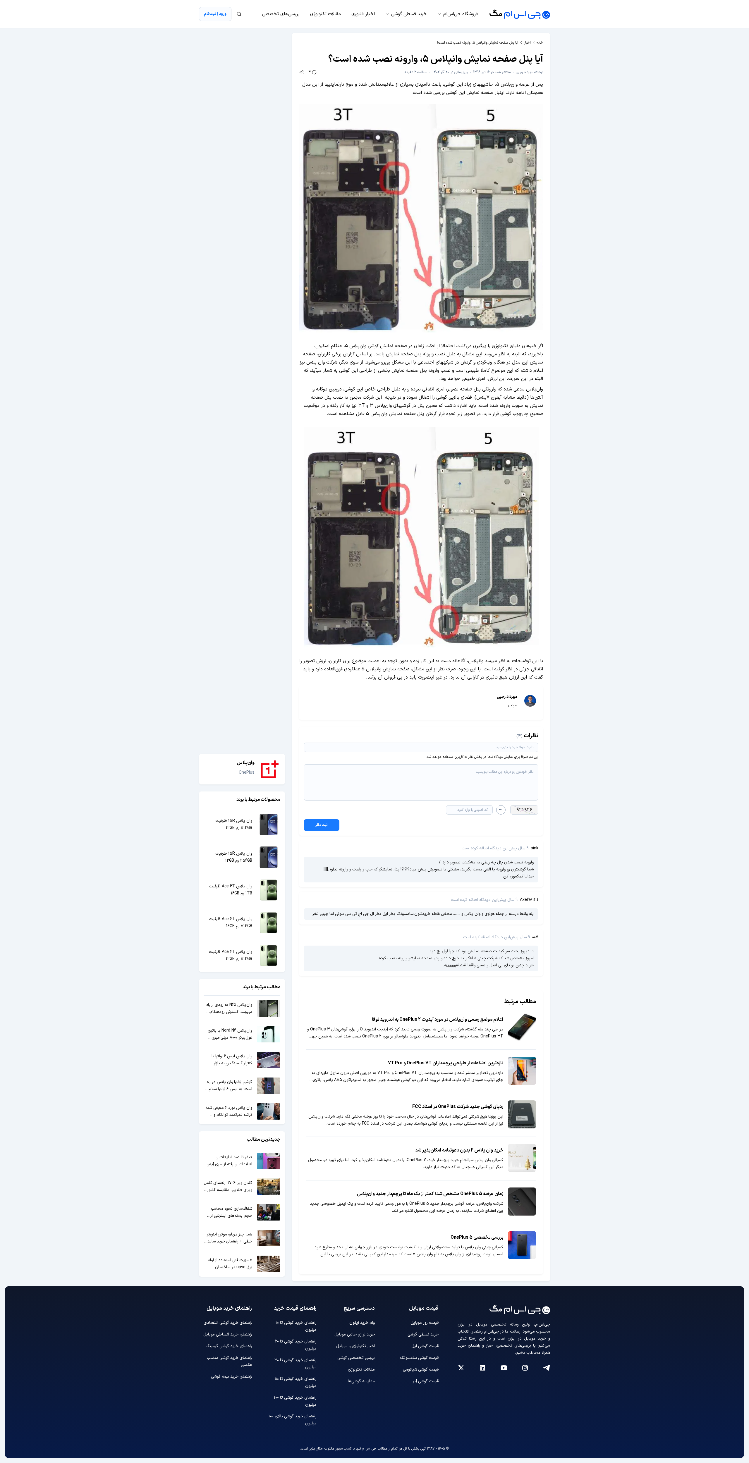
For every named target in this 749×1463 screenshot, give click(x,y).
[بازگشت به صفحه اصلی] (519, 14)
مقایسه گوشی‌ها (361, 1381)
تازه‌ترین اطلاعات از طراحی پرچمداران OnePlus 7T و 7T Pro (445, 1063)
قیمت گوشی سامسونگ (419, 1358)
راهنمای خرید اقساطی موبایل (227, 1334)
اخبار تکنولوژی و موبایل (355, 1346)
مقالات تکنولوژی (325, 14)
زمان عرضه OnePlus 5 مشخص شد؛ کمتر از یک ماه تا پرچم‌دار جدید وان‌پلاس (430, 1193)
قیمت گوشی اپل (425, 1346)
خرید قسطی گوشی (409, 14)
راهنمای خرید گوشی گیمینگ (229, 1346)
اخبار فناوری (363, 14)
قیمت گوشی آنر (426, 1381)
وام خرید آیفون (362, 1323)
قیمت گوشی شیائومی (421, 1369)
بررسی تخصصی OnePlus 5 (477, 1237)
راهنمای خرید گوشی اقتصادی (228, 1323)
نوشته (529, 72)
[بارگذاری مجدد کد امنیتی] (501, 810)
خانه (540, 42)
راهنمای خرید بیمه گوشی (231, 1377)
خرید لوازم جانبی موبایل (354, 1334)
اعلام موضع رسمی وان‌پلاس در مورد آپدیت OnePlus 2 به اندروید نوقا (437, 1019)
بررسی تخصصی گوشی (356, 1358)
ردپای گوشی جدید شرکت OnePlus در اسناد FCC (457, 1106)
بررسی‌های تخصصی (281, 14)
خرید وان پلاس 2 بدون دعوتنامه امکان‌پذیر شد (459, 1150)
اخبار (527, 42)
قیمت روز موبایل (424, 1323)
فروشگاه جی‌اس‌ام (460, 14)
